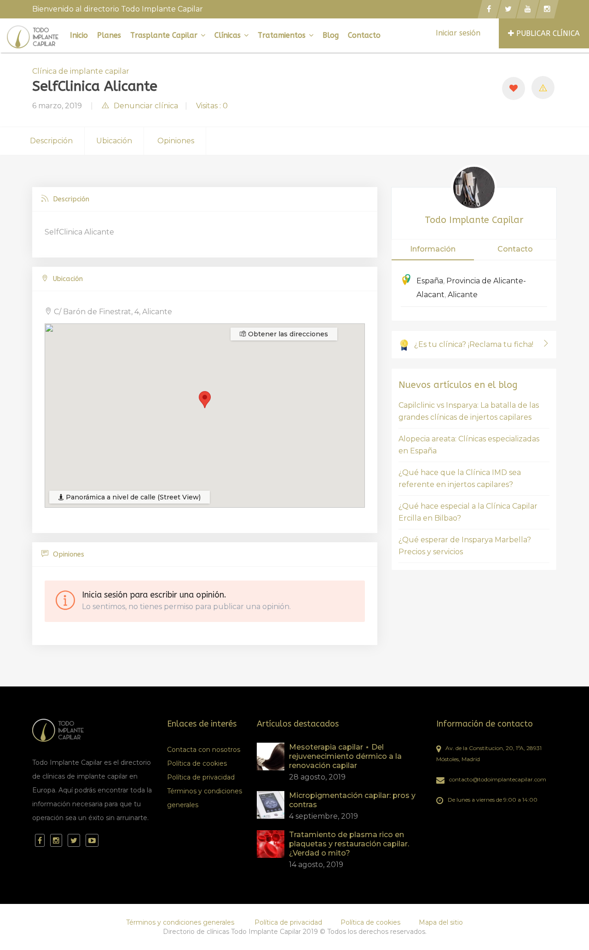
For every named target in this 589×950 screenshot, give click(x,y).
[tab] (204, 199)
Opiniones (175, 140)
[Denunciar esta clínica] (542, 87)
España (429, 280)
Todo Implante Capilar (474, 220)
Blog (331, 35)
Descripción (51, 140)
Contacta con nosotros (203, 749)
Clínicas (228, 35)
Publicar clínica (548, 33)
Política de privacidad (201, 777)
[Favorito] (513, 88)
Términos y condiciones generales (204, 798)
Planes (109, 35)
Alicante (463, 294)
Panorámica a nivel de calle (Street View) (132, 497)
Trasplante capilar (165, 35)
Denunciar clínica (146, 105)
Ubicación (114, 140)
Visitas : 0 (212, 105)
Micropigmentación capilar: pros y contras (352, 800)
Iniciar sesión (458, 33)
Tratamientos (283, 35)
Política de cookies (197, 763)
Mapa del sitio (441, 922)
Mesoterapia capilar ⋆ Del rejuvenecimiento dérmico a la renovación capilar (345, 756)
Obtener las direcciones (287, 334)
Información (433, 249)
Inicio (79, 35)
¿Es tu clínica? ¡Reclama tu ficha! (473, 344)
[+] (270, 756)
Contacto (364, 35)
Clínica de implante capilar (80, 71)
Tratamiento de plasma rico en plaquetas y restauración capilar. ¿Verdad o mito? (349, 843)
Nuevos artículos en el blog (458, 385)
